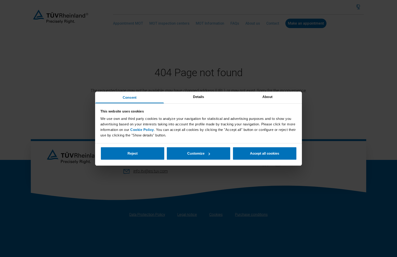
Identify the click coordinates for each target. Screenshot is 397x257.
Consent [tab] (129, 97)
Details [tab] (198, 97)
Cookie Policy (142, 130)
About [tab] (267, 97)
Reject (133, 153)
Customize (195, 153)
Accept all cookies (264, 153)
